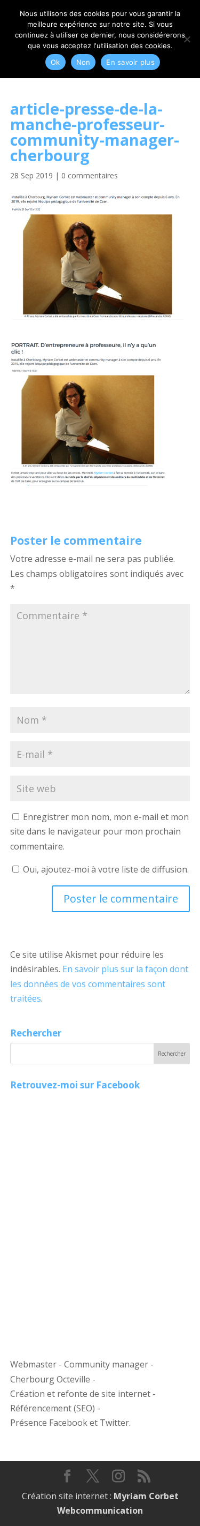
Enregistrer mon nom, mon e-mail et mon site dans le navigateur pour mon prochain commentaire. (99, 831)
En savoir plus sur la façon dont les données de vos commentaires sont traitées (99, 983)
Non (83, 62)
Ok (55, 62)
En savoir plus (130, 62)
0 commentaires (89, 175)
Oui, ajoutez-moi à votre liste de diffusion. (105, 869)
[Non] (186, 39)
